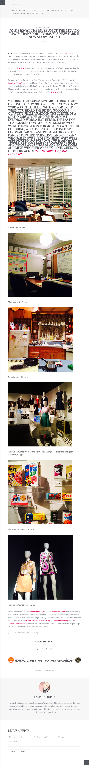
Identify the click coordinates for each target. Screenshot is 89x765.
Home (14, 4)
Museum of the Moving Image (37, 80)
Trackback (38, 671)
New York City (51, 27)
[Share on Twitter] (37, 649)
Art (20, 4)
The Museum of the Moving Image (25, 632)
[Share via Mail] (51, 649)
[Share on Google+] (46, 649)
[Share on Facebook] (42, 649)
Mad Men (40, 27)
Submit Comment (19, 751)
